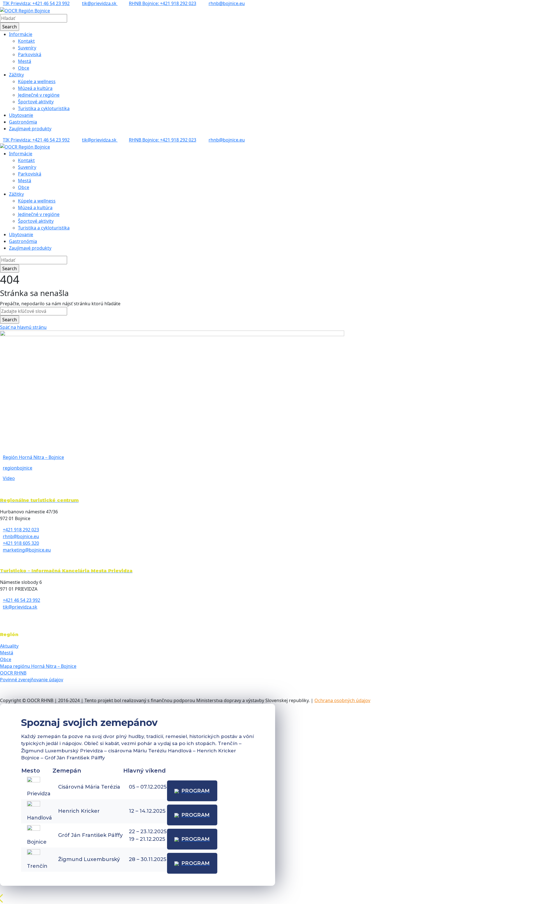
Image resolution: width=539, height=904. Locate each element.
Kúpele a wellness (37, 81)
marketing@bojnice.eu (27, 550)
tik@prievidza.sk (100, 3)
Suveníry (27, 48)
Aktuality (9, 646)
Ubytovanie (21, 115)
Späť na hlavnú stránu (23, 327)
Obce (23, 68)
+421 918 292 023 (21, 530)
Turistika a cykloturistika (44, 108)
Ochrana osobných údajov (342, 700)
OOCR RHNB (13, 673)
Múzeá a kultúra (35, 88)
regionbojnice (17, 468)
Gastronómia (23, 122)
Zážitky (16, 75)
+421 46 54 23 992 (21, 600)
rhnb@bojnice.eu (227, 3)
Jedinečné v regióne (39, 95)
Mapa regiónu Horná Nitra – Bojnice (38, 666)
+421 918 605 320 (21, 543)
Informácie (20, 34)
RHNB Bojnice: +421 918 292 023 (162, 3)
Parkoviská (29, 54)
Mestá (24, 61)
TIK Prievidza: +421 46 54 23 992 (36, 3)
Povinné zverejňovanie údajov (31, 680)
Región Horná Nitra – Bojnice (33, 457)
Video (9, 478)
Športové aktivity (36, 102)
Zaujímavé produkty (30, 129)
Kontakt (26, 41)
